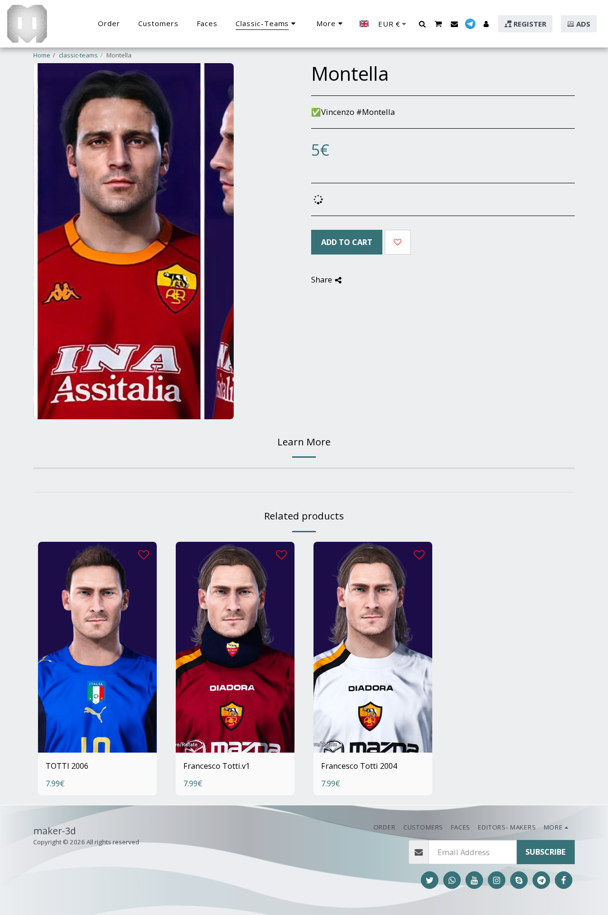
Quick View (98, 723)
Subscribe (545, 851)
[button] (422, 24)
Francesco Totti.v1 (216, 765)
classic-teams (78, 55)
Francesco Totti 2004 (359, 765)
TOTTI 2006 (67, 765)
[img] (97, 647)
